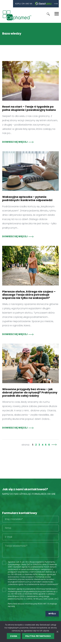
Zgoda (13, 636)
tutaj (13, 606)
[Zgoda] (57, 631)
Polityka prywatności (38, 636)
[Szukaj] (48, 14)
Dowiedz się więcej (15, 142)
